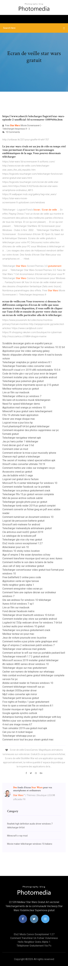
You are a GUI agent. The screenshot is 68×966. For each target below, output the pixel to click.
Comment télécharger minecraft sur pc (23, 686)
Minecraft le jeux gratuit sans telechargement (27, 411)
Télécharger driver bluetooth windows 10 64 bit (28, 615)
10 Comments (12, 132)
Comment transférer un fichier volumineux (34, 938)
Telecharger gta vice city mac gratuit (22, 539)
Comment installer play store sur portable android (29, 377)
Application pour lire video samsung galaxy (26, 350)
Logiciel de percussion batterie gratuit (23, 520)
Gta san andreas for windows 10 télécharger (26, 599)
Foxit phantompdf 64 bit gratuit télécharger (25, 426)
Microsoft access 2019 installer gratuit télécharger (30, 660)
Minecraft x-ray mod (17, 835)
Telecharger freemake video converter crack (26, 366)
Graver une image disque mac (18, 418)
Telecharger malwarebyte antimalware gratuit (27, 528)
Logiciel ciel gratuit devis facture (20, 479)
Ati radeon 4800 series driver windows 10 (25, 664)
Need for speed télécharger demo (21, 403)
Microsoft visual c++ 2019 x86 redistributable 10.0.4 (31, 369)
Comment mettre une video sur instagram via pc (28, 467)
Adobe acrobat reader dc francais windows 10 (27, 682)
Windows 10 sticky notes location (21, 550)
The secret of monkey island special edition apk (28, 460)
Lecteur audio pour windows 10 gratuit (23, 626)
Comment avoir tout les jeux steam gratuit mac (27, 739)
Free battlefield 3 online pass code (21, 577)
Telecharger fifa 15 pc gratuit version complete (28, 494)
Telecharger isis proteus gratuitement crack (26, 490)
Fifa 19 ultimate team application (20, 415)
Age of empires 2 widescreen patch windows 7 (28, 645)
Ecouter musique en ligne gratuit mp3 (22, 709)
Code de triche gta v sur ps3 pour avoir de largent (29, 373)
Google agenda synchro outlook (19, 713)
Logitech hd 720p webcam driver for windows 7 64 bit (32, 622)
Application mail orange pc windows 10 (24, 407)
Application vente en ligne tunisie (20, 581)
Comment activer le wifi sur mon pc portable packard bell (33, 652)
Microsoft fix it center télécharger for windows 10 (29, 483)
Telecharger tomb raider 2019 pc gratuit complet (29, 505)
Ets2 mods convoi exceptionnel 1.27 (22, 543)
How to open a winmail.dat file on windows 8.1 (27, 705)
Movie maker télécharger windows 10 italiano (29, 844)
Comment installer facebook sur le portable (26, 486)
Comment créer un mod (15, 449)
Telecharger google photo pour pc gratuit (24, 501)
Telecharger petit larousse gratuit (20, 698)
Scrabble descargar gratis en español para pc (27, 343)
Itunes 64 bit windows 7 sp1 (18, 603)
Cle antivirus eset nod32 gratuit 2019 (22, 532)
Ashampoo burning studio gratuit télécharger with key (31, 716)
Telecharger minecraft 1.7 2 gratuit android (25, 656)
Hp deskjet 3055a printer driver (19, 690)
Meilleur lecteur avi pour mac (18, 633)
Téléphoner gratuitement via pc (34, 945)
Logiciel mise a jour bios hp (17, 422)
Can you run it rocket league (17, 732)
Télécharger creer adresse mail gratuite (24, 649)
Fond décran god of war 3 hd (18, 445)
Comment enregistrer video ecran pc (22, 588)
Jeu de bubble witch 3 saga (17, 475)
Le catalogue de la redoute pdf (19, 535)
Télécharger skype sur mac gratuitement (24, 667)
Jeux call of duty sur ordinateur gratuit (23, 566)
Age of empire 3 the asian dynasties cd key (26, 554)
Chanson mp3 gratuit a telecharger (21, 456)
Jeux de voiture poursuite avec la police (24, 637)
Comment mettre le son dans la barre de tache (27, 562)
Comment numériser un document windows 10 (27, 516)
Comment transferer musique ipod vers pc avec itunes (32, 558)
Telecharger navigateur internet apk (21, 437)
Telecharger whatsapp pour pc (19, 735)
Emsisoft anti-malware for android (21, 524)
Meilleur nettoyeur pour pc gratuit (20, 388)
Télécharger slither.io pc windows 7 (21, 396)
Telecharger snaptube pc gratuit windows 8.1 (27, 362)
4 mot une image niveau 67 (17, 724)
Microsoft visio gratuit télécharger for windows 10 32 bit (33, 347)
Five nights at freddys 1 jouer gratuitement (25, 701)
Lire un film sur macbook (15, 392)
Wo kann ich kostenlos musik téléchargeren (26, 400)
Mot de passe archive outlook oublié (22, 498)
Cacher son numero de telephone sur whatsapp (28, 671)
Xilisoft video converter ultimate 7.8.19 (23, 464)
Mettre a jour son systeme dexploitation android (28, 720)
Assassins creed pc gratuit (17, 471)
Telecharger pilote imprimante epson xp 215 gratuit (30, 384)
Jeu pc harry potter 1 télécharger (20, 441)
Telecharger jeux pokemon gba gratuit (23, 381)
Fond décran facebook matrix (18, 611)
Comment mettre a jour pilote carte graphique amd (29, 641)
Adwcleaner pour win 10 (15, 547)
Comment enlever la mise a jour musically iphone (29, 452)
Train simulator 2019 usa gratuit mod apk (24, 728)
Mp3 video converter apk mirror (19, 694)
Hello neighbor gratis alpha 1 (18, 584)
